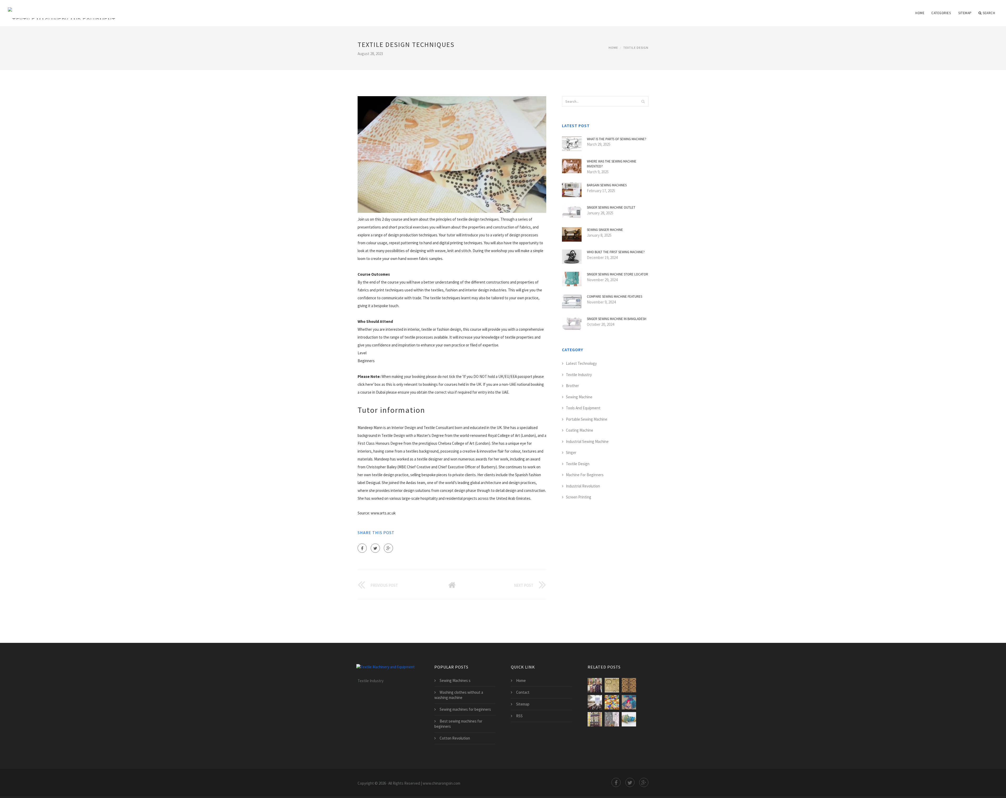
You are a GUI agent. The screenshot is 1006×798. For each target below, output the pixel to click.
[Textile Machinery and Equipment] (62, 9)
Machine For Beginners (585, 474)
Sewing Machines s (455, 680)
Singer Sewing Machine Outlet (611, 207)
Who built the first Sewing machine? (616, 252)
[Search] (643, 101)
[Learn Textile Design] (629, 719)
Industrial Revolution (583, 486)
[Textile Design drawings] (612, 685)
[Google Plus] (388, 548)
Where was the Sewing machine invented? (611, 164)
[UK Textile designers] (595, 702)
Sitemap (965, 13)
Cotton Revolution (455, 738)
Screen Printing (578, 497)
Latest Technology (581, 363)
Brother (572, 385)
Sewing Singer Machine (605, 229)
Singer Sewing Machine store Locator (617, 274)
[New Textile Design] (595, 719)
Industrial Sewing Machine (587, 441)
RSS (519, 715)
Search (989, 13)
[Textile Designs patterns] (629, 685)
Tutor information (391, 410)
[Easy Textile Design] (612, 719)
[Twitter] (375, 548)
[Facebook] (362, 548)
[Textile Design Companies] (595, 685)
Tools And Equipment (583, 407)
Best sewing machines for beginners (458, 724)
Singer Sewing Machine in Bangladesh (616, 319)
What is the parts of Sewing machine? (616, 139)
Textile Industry (579, 374)
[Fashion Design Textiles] (612, 702)
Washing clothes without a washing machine (458, 695)
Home (920, 13)
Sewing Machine (579, 396)
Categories (941, 13)
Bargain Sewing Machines (607, 185)
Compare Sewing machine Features (614, 296)
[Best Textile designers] (629, 702)
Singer (571, 452)
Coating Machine (579, 430)
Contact (522, 692)
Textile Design (635, 48)
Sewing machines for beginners (465, 709)
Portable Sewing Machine (586, 419)
